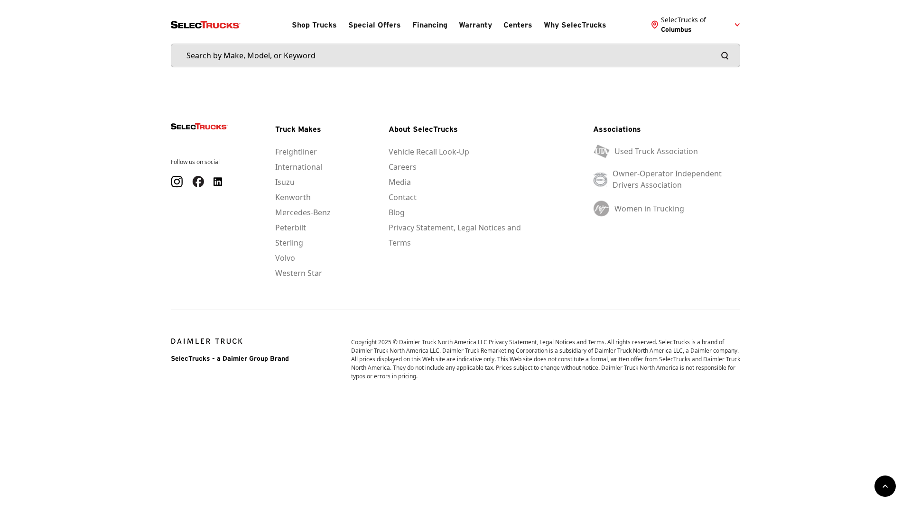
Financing (429, 24)
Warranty (475, 24)
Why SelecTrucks (575, 24)
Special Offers (374, 24)
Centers (517, 24)
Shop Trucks (314, 24)
